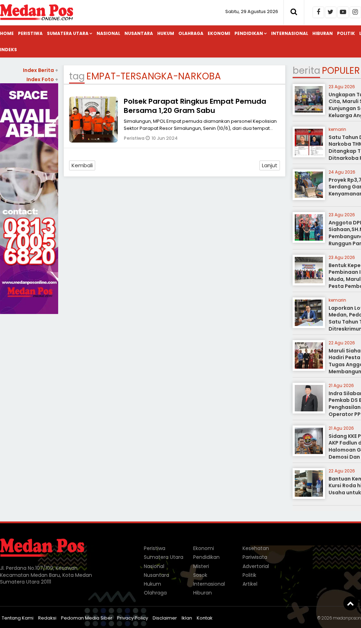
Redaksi (47, 618)
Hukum (165, 33)
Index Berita (40, 70)
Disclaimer (165, 618)
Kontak (205, 618)
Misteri (201, 566)
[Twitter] (330, 12)
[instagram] (355, 12)
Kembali (82, 165)
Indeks (8, 50)
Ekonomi (219, 33)
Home (7, 33)
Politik (346, 33)
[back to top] (350, 603)
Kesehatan (256, 548)
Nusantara (138, 33)
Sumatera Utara (67, 33)
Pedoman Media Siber (86, 618)
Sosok (200, 575)
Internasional (289, 33)
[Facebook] (318, 12)
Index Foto (42, 79)
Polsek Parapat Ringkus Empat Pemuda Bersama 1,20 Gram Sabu (195, 105)
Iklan (187, 618)
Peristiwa (30, 33)
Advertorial (256, 566)
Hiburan (322, 33)
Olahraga (190, 33)
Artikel (250, 583)
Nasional (108, 33)
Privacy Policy (132, 618)
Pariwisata (255, 557)
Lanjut (269, 165)
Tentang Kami (17, 618)
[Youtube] (343, 12)
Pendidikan (248, 33)
